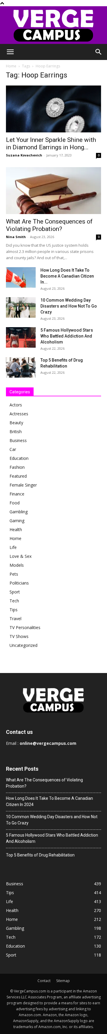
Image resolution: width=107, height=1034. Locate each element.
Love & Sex (21, 556)
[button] (10, 52)
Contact (44, 980)
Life (13, 547)
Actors (16, 405)
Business (18, 440)
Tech (14, 601)
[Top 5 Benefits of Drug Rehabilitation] (21, 367)
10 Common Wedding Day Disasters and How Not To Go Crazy (68, 306)
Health (16, 529)
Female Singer (23, 485)
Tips (14, 609)
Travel (15, 618)
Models (17, 565)
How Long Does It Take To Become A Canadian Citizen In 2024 (49, 801)
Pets (14, 574)
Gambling (19, 511)
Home (11, 66)
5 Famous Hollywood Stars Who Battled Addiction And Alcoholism (66, 336)
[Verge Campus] (53, 25)
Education (19, 458)
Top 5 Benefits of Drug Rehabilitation (40, 855)
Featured (18, 476)
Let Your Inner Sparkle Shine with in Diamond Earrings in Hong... (51, 143)
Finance (17, 494)
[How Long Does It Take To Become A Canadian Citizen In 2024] (21, 277)
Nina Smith (16, 237)
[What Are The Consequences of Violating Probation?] (53, 190)
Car (13, 449)
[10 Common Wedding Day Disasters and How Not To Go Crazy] (21, 307)
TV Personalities (25, 627)
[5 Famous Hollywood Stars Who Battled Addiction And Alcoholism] (21, 337)
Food (15, 503)
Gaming (17, 520)
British (16, 431)
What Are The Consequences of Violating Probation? (49, 225)
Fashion (17, 467)
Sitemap (63, 980)
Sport (15, 592)
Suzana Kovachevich (24, 155)
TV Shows (19, 636)
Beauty (16, 422)
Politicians (19, 583)
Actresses (19, 414)
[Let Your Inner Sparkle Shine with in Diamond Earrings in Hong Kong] (53, 108)
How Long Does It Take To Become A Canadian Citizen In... (67, 276)
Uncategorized (23, 645)
